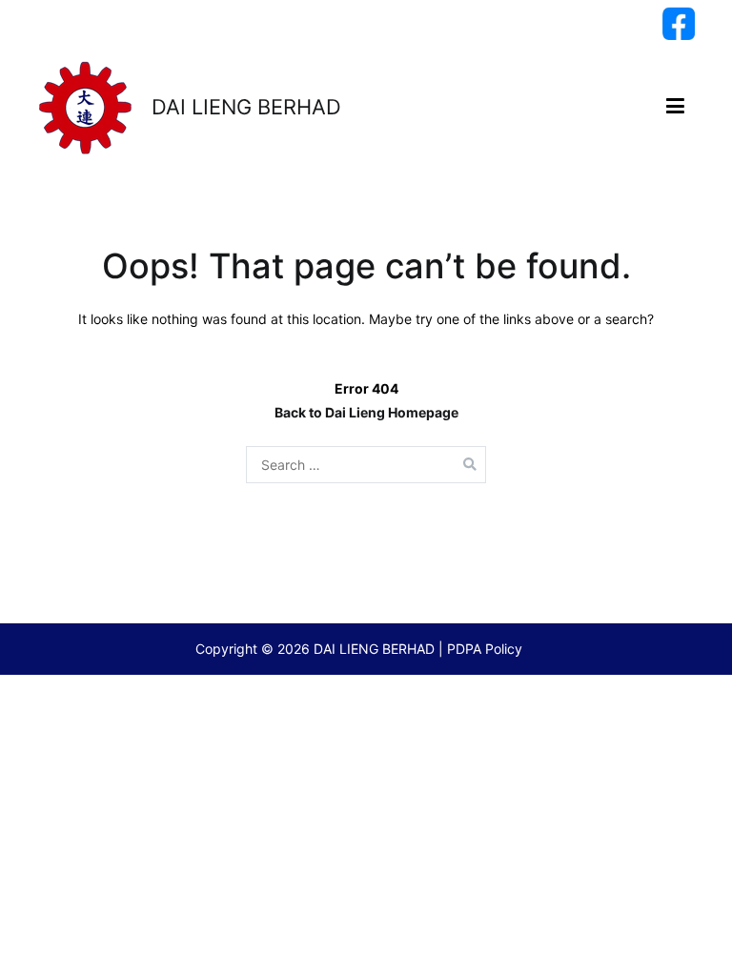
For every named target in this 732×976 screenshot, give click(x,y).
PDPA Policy (484, 648)
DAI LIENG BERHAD (246, 106)
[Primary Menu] (675, 106)
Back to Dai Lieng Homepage (366, 412)
